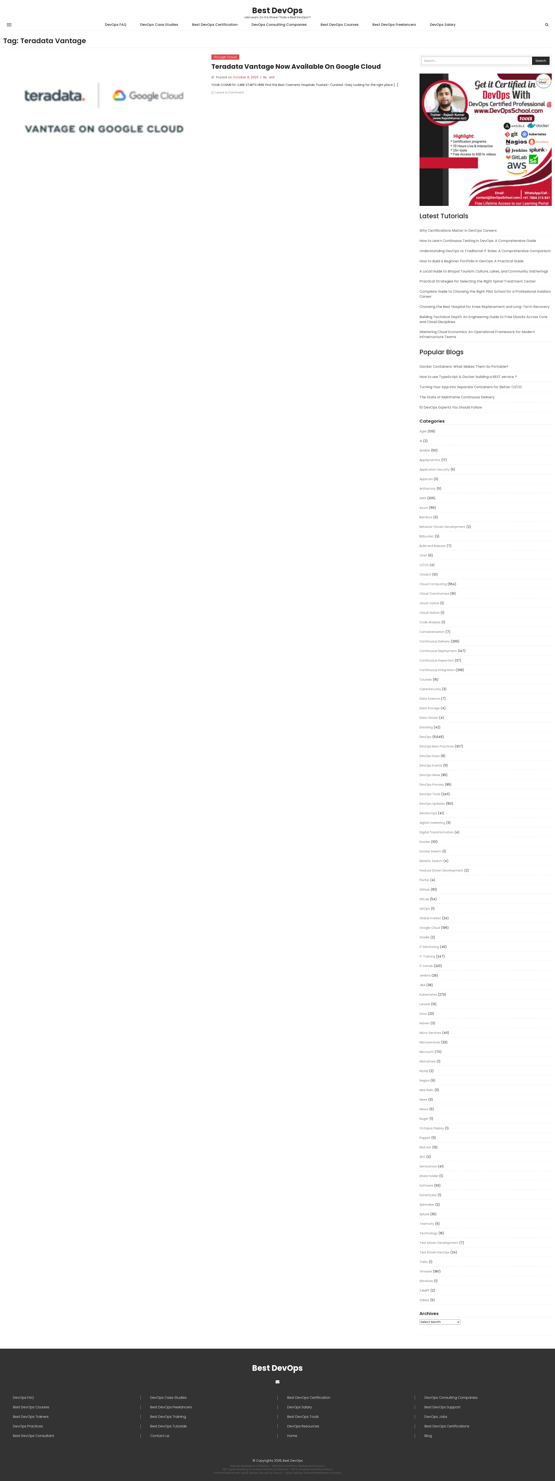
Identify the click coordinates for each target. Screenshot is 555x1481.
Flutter (424, 880)
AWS (423, 498)
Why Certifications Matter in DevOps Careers (458, 230)
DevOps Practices (28, 1426)
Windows (426, 1281)
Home (292, 1436)
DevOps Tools (430, 794)
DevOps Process (432, 784)
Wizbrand (283, 1469)
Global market (430, 918)
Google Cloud (225, 57)
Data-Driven (429, 718)
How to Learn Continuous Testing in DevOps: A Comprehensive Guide (478, 240)
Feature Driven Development (441, 870)
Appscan (426, 479)
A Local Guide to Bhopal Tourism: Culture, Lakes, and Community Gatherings (484, 271)
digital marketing (432, 823)
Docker (425, 842)
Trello (424, 1262)
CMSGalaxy (263, 1466)
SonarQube (428, 1195)
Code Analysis (430, 622)
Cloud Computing (433, 584)
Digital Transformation (437, 832)
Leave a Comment (229, 92)
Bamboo (426, 517)
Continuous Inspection (437, 660)
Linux (423, 1013)
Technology (428, 1233)
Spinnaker (427, 1204)
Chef (423, 555)
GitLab (424, 899)
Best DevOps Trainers (31, 1417)
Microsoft (427, 1052)
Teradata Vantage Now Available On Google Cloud (296, 66)
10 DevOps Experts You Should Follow (451, 407)
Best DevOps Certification (215, 24)
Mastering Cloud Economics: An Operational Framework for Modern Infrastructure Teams (477, 334)
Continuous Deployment (438, 651)
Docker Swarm (430, 851)
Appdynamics (430, 460)
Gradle (424, 937)
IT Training (427, 956)
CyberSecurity (430, 689)
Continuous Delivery (435, 641)
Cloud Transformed (434, 593)
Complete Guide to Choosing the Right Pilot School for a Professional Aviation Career (485, 294)
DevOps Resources (303, 1426)
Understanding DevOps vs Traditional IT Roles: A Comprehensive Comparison (485, 250)
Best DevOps (277, 10)
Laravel (425, 1004)
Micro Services (430, 1033)
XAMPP (424, 1290)
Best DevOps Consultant (33, 1436)
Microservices (430, 1042)
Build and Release (433, 546)
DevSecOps (428, 813)
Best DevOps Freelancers (394, 24)
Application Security (435, 469)
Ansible (425, 450)
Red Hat (425, 1147)
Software (426, 1185)
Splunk (424, 1214)
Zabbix (424, 1300)
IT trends (426, 966)
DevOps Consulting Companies (279, 24)
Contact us (159, 1436)
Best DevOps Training (168, 1417)
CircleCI (425, 574)
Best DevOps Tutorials (168, 1426)
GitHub (425, 889)
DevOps (425, 737)
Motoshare (428, 1061)
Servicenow (428, 1166)
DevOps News (430, 775)
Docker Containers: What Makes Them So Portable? (464, 366)
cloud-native (429, 603)
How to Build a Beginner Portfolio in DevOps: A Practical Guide (472, 261)
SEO (422, 1157)
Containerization (432, 632)
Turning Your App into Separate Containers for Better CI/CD (471, 386)
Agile (423, 431)
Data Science (430, 698)
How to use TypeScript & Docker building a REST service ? (468, 376)
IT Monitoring (429, 947)
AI (421, 441)
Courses (426, 679)
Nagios (424, 1080)
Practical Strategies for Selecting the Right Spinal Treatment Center (478, 281)
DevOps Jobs (435, 1417)
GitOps (425, 908)
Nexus (424, 1109)
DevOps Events (431, 765)
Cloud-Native (430, 613)
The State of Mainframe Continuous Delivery (457, 397)
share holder (429, 1176)
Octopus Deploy (432, 1128)
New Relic (427, 1090)
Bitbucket (427, 536)
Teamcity (427, 1224)
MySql (424, 1071)
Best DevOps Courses (340, 24)
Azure (424, 508)
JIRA (422, 985)
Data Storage (430, 708)
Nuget (424, 1118)
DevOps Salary (442, 24)
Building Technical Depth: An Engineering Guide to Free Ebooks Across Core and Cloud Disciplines (483, 319)
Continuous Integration (437, 670)
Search (540, 61)
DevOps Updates (432, 803)
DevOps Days (430, 756)
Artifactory (428, 488)
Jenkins (425, 975)
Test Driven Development (439, 1243)
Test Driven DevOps (434, 1252)
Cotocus (278, 1472)
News (423, 1099)
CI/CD (424, 565)
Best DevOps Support (442, 1407)
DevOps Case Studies (159, 24)
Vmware (426, 1271)
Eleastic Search (431, 861)
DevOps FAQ (115, 24)
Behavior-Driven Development (442, 527)
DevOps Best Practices (437, 746)
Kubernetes (428, 994)
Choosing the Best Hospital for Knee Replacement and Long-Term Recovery (485, 306)
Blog (428, 1436)
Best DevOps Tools (303, 1417)
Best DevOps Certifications (446, 1426)
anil (271, 77)
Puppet (425, 1138)
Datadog (426, 727)
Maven (425, 1023)
